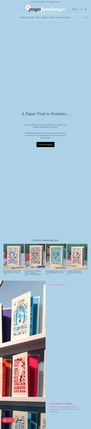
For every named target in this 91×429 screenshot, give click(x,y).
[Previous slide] (5, 257)
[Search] (86, 17)
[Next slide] (22, 257)
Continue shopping (45, 144)
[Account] (82, 9)
